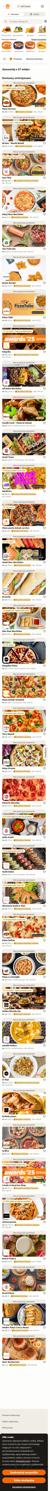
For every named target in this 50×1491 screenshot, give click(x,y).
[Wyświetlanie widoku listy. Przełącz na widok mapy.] (45, 22)
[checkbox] (7, 47)
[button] (6, 6)
